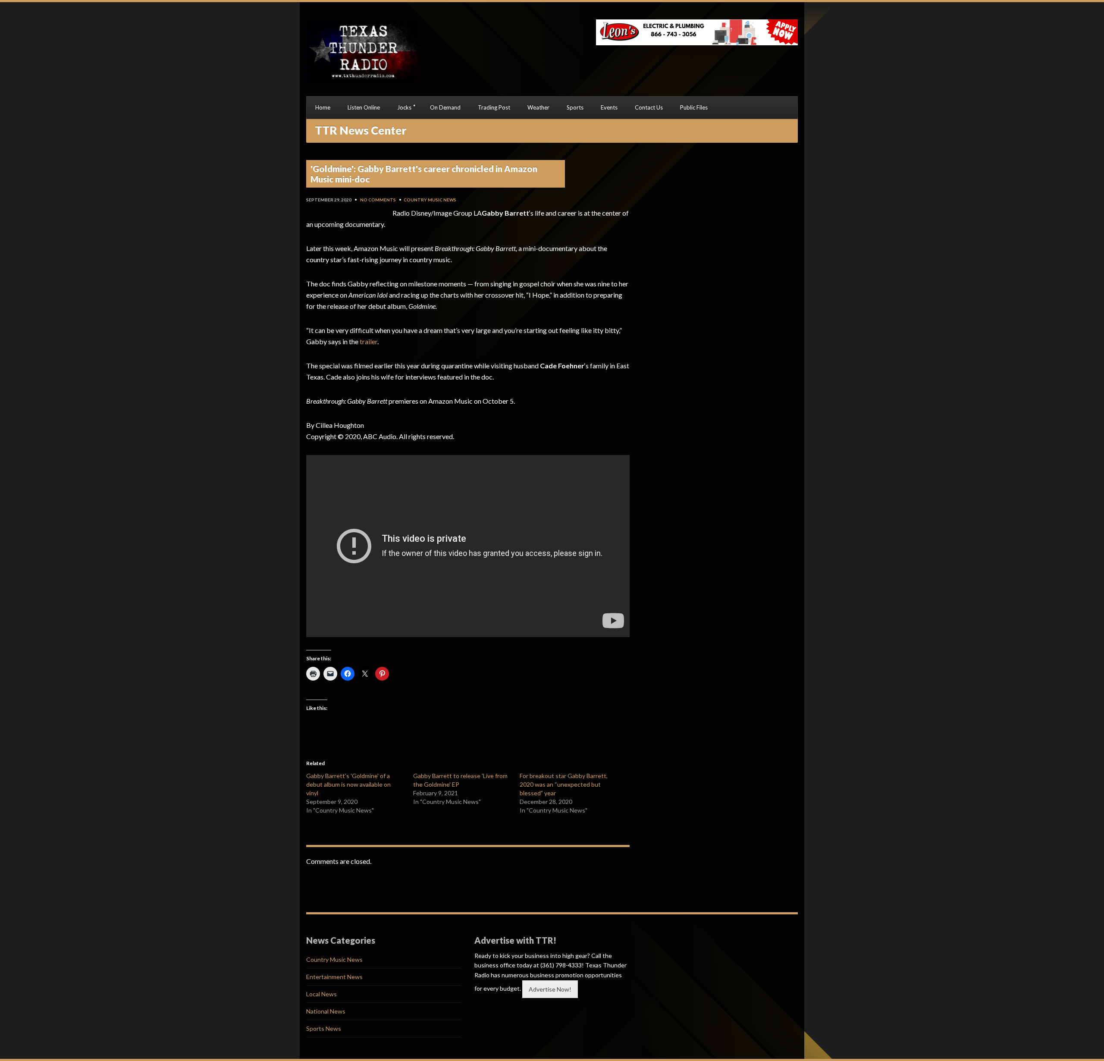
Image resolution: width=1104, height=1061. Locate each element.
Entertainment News (334, 976)
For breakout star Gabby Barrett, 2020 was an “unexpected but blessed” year (564, 784)
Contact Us (649, 107)
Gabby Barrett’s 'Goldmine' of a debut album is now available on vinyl (348, 784)
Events (609, 107)
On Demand (445, 107)
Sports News (323, 1028)
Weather (538, 107)
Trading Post (494, 107)
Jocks (404, 107)
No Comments (378, 199)
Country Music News (430, 199)
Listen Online (364, 107)
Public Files (694, 107)
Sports (575, 107)
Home (322, 107)
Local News (321, 994)
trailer (368, 341)
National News (325, 1011)
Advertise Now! (550, 989)
